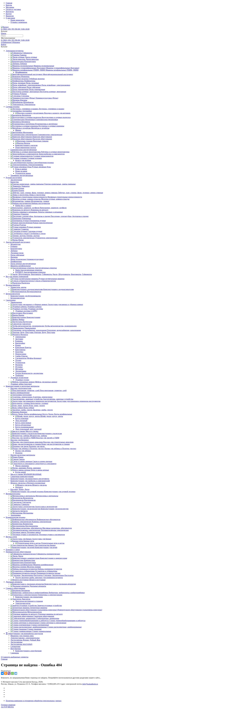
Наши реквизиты (17, 20)
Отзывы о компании (18, 22)
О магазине (10, 18)
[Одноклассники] (5, 673)
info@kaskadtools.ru (90, 684)
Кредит (9, 14)
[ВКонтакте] (2, 673)
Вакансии (10, 16)
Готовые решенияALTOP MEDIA (8, 706)
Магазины (10, 7)
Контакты (10, 12)
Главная (9, 3)
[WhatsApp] (12, 673)
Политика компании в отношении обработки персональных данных (33, 701)
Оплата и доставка (13, 9)
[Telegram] (15, 673)
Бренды (9, 5)
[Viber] (9, 673)
